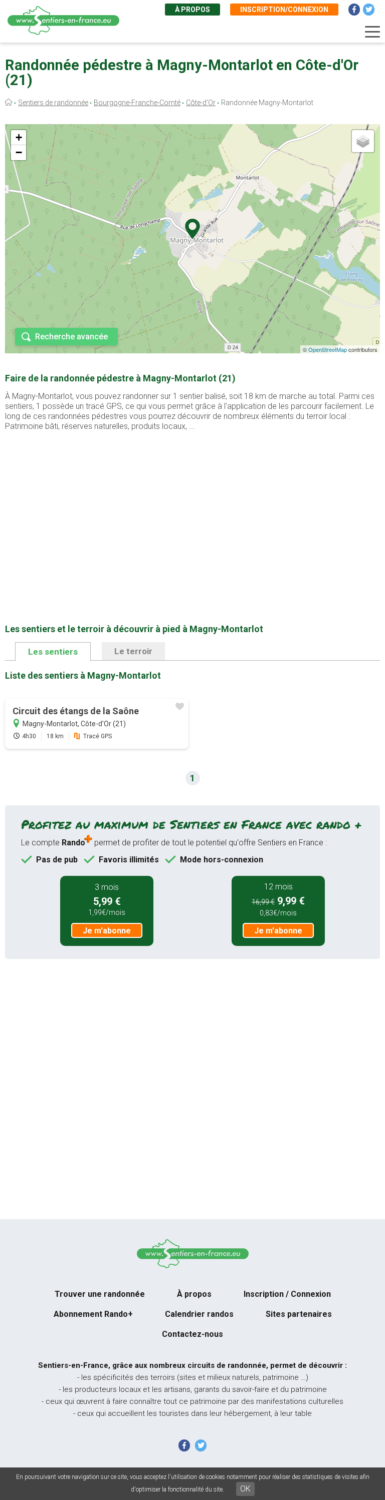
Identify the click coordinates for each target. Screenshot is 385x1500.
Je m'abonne (107, 930)
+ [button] (19, 137)
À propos (192, 10)
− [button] (19, 152)
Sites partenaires (299, 1314)
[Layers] (363, 141)
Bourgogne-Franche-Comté (137, 103)
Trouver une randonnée (100, 1294)
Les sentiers (53, 652)
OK (245, 1488)
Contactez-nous (192, 1334)
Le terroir (133, 651)
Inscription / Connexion (287, 1294)
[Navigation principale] (372, 32)
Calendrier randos (199, 1314)
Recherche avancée (71, 336)
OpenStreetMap (327, 349)
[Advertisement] (192, 511)
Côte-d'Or (201, 103)
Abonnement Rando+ (93, 1314)
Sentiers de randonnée (53, 103)
